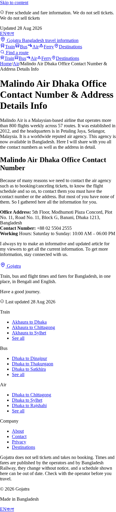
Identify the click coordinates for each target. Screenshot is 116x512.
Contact (19, 436)
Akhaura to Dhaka (29, 322)
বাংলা (10, 33)
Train (10, 46)
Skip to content (14, 2)
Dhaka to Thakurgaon (32, 363)
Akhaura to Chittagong (33, 327)
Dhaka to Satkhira (29, 369)
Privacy (19, 441)
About (18, 431)
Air (35, 46)
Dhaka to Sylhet (27, 400)
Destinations (70, 46)
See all (18, 338)
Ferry (49, 46)
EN (3, 33)
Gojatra (13, 266)
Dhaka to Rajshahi (29, 405)
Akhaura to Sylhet (29, 332)
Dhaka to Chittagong (31, 394)
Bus (23, 46)
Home (6, 63)
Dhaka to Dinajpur (29, 358)
